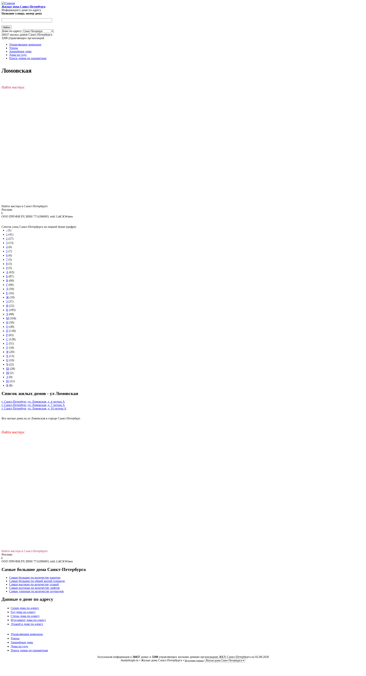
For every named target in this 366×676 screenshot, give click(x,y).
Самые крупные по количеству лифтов (34, 587)
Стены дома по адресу (25, 616)
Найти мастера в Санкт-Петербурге (25, 206)
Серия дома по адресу (25, 608)
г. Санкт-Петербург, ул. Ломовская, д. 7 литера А (33, 405)
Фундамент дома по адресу (28, 620)
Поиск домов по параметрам (27, 58)
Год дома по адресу (23, 612)
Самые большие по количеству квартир (34, 577)
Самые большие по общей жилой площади (37, 581)
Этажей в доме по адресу (27, 624)
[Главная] (8, 3)
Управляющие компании (25, 44)
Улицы (13, 48)
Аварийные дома (20, 51)
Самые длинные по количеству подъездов (36, 591)
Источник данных (194, 660)
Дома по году (18, 54)
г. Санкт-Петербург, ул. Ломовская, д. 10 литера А (34, 408)
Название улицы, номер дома (22, 13)
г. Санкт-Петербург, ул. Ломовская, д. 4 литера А (33, 401)
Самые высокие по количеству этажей (34, 584)
